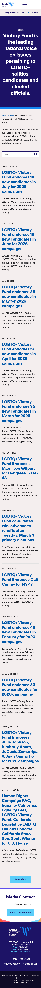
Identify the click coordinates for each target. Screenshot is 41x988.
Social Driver (27, 978)
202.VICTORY (23, 947)
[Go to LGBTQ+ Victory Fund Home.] (8, 4)
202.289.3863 (22, 949)
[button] (35, 154)
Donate (26, 4)
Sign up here (8, 116)
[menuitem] (14, 959)
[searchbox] (20, 154)
